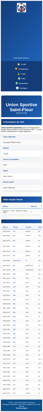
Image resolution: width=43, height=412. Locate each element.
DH (14, 274)
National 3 (16, 260)
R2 (14, 231)
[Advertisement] (21, 34)
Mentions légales (21, 408)
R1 (14, 240)
